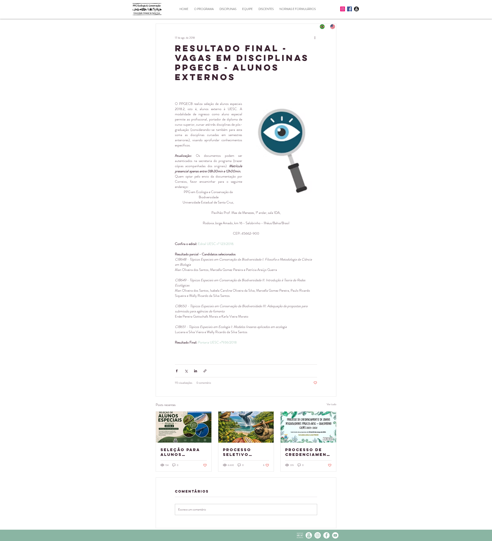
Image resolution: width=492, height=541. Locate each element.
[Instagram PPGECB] (317, 535)
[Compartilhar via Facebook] (177, 371)
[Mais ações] (314, 37)
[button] (204, 9)
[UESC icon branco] (309, 535)
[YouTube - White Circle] (335, 535)
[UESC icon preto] (356, 9)
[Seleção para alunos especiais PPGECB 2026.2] (183, 427)
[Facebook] (349, 9)
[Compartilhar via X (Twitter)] (186, 371)
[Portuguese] (322, 26)
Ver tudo (331, 404)
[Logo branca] (300, 535)
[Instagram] (342, 9)
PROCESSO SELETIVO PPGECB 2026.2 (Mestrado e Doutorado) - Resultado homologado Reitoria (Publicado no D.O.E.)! (244, 452)
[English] (332, 26)
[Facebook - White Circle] (326, 535)
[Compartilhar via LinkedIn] (195, 371)
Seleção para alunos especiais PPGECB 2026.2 (180, 452)
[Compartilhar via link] (205, 371)
